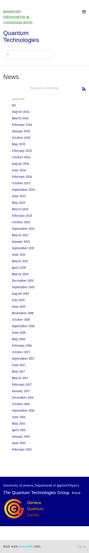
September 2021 (23, 248)
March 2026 (20, 118)
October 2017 (21, 352)
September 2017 (23, 358)
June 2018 (18, 332)
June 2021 (18, 254)
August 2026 (20, 112)
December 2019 (23, 280)
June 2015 (18, 443)
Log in (81, 546)
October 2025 (21, 138)
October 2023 (21, 183)
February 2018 (22, 345)
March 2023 (20, 209)
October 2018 (21, 319)
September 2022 (23, 228)
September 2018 (23, 326)
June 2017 (18, 365)
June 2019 (18, 306)
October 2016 (21, 404)
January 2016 (21, 436)
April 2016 (19, 430)
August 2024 (20, 164)
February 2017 (22, 384)
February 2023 (22, 215)
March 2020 (20, 274)
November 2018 (23, 313)
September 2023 (23, 190)
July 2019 (18, 300)
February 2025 (22, 151)
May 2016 (18, 423)
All (14, 105)
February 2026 (22, 125)
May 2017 (18, 371)
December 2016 (23, 397)
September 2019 (23, 287)
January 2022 (21, 241)
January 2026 (21, 131)
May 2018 (18, 339)
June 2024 (19, 170)
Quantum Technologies (21, 36)
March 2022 (20, 235)
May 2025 (18, 144)
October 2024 (21, 157)
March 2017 (20, 378)
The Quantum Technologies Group (36, 492)
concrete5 (26, 546)
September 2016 (23, 410)
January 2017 (21, 391)
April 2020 (19, 267)
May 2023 (18, 203)
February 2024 (22, 177)
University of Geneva (18, 485)
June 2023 (19, 196)
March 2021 (20, 261)
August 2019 (20, 293)
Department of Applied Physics (57, 485)
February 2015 (22, 449)
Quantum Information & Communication (17, 17)
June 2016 (18, 417)
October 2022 (21, 222)
